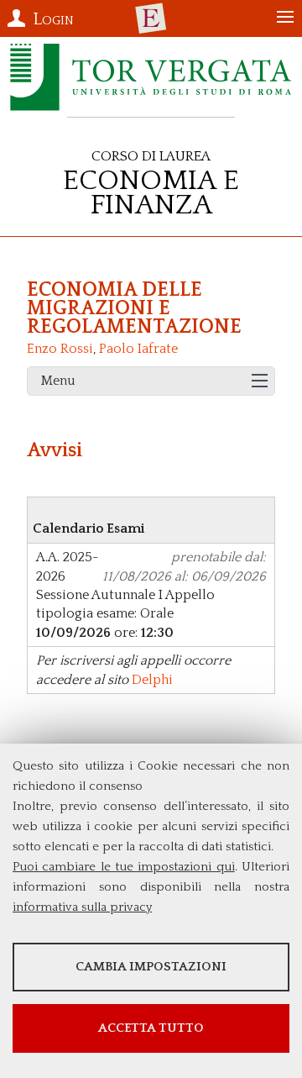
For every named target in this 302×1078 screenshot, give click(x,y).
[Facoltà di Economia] (151, 18)
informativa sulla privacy (82, 907)
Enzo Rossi (60, 348)
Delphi (152, 679)
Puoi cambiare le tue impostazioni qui (124, 867)
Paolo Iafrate (138, 348)
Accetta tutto (151, 1028)
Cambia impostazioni (151, 967)
